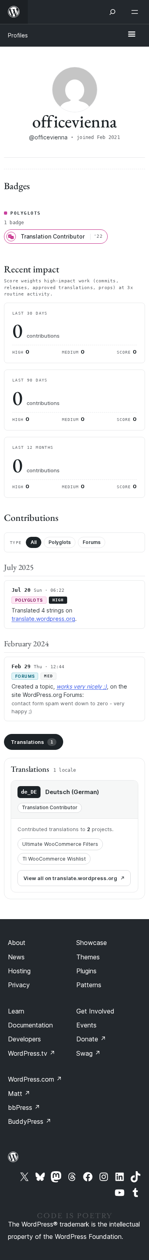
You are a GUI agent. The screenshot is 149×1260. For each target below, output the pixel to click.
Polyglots (59, 542)
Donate (91, 1039)
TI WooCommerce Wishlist (54, 859)
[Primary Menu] (131, 34)
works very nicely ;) (81, 686)
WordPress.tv (31, 1053)
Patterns (88, 985)
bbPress (24, 1107)
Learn (16, 1011)
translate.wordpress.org (43, 618)
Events (86, 1025)
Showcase (91, 943)
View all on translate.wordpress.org (70, 878)
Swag (88, 1053)
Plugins (86, 971)
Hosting (19, 971)
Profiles (18, 35)
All (34, 542)
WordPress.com (35, 1079)
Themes (88, 957)
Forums (92, 542)
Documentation (30, 1025)
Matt (19, 1094)
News (16, 957)
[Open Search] (112, 12)
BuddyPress (29, 1121)
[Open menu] (136, 12)
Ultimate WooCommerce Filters (60, 844)
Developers (24, 1039)
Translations (32, 742)
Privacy (19, 985)
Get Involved (95, 1011)
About (16, 943)
